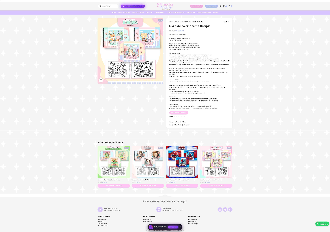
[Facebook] (225, 209)
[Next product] (228, 22)
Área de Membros (211, 6)
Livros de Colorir (178, 21)
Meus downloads (196, 6)
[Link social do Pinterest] (183, 125)
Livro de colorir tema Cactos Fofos (109, 180)
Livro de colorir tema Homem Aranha (177, 180)
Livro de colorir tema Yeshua (141, 180)
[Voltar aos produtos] (226, 22)
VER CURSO (174, 227)
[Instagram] (220, 209)
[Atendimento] (158, 209)
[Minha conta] (220, 6)
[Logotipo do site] (165, 6)
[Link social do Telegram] (189, 125)
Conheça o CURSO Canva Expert (134, 6)
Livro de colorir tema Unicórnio (210, 180)
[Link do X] (180, 125)
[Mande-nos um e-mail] (100, 209)
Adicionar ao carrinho (178, 112)
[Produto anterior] (224, 22)
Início (170, 21)
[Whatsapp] (230, 209)
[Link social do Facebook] (178, 125)
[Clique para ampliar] (101, 80)
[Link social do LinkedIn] (185, 125)
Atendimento (167, 208)
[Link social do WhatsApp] (187, 125)
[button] (114, 186)
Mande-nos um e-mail (111, 208)
